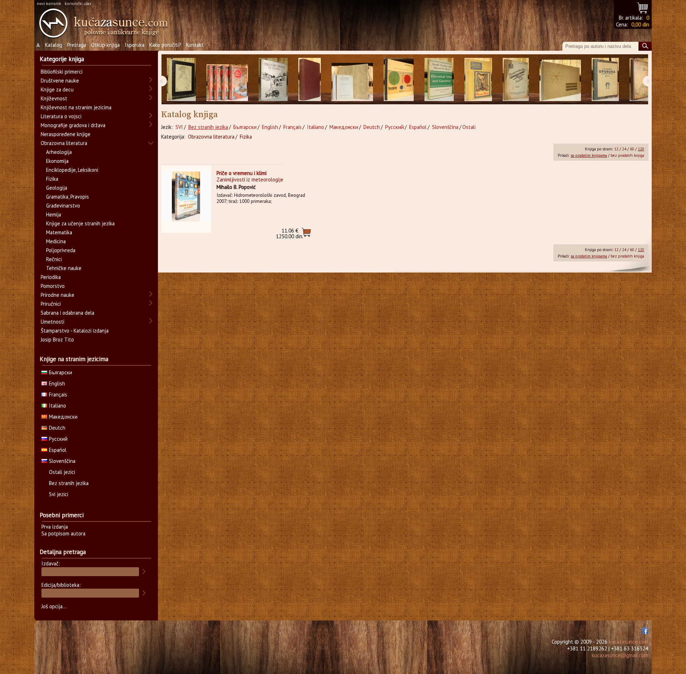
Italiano (315, 127)
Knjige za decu (57, 89)
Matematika (59, 232)
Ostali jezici (62, 472)
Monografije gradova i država (73, 125)
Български (245, 127)
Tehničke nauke (63, 268)
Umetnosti (52, 321)
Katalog (53, 44)
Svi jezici (58, 494)
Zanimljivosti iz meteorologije (250, 179)
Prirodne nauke (57, 294)
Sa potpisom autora (63, 533)
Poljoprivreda (60, 250)
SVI (179, 127)
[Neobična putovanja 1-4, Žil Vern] (227, 79)
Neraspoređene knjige (65, 134)
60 (632, 148)
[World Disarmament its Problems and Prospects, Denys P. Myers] (309, 79)
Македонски (343, 127)
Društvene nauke (60, 80)
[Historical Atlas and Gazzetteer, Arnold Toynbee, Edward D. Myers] (439, 79)
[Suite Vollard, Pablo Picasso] (181, 79)
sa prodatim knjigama (589, 155)
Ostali (469, 127)
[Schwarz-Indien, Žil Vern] (478, 79)
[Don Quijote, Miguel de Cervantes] (642, 79)
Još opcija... (53, 606)
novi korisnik (49, 3)
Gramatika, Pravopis (67, 196)
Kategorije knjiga (62, 59)
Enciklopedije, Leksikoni (72, 169)
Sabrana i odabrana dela (67, 312)
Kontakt (195, 44)
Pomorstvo (53, 286)
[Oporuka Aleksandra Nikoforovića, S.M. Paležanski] (605, 79)
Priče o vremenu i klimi (242, 173)
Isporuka (134, 44)
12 (616, 148)
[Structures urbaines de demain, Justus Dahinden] (273, 79)
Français (292, 127)
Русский (394, 127)
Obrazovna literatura (211, 136)
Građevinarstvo (63, 205)
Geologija (56, 187)
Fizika (246, 136)
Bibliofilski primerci (62, 71)
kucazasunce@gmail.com (620, 655)
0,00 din (640, 24)
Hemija (53, 214)
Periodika (51, 277)
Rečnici (54, 259)
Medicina (56, 241)
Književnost (54, 98)
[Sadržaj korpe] (643, 7)
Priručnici (51, 303)
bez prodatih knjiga (627, 155)
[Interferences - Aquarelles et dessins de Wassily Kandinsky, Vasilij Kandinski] (399, 79)
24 (624, 148)
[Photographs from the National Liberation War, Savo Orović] (560, 79)
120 (641, 148)
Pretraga (76, 44)
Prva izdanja (54, 526)
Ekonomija (57, 161)
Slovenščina (445, 127)
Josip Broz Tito (57, 339)
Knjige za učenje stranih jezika (80, 223)
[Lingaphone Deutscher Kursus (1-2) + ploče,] (352, 79)
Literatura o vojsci (61, 116)
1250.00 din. (289, 233)
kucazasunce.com (628, 641)
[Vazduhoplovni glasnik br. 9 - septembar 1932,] (516, 79)
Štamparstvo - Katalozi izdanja (75, 330)
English (270, 127)
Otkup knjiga (105, 44)
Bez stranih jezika (208, 127)
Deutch (371, 127)
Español (418, 127)
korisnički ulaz (78, 3)
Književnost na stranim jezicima (76, 107)
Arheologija (59, 152)
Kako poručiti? (165, 44)
